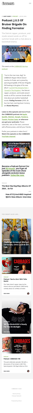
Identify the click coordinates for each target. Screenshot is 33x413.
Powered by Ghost (16, 401)
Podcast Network (16, 396)
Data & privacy (16, 393)
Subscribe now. (17, 175)
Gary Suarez (7, 16)
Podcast (15, 16)
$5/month (10, 168)
